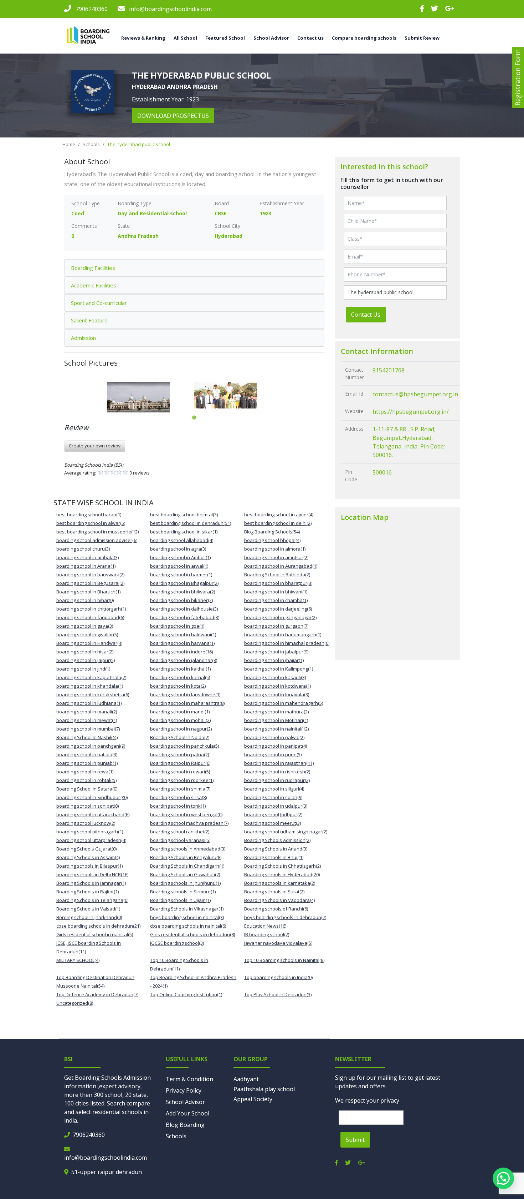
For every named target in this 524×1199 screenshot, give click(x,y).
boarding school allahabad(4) (181, 540)
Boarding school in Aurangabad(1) (280, 566)
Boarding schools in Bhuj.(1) (273, 857)
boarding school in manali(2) (86, 711)
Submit (355, 1140)
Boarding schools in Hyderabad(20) (282, 874)
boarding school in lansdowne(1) (185, 694)
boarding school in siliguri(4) (274, 789)
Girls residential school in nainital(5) (94, 934)
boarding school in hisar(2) (84, 651)
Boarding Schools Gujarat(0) (86, 849)
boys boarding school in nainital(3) (187, 917)
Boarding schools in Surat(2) (274, 891)
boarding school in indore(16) (181, 651)
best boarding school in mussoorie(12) (97, 531)
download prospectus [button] (173, 116)
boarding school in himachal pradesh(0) (286, 643)
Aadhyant (246, 1079)
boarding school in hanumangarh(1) (282, 634)
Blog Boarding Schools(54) (272, 531)
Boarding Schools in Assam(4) (88, 857)
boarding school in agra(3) (178, 549)
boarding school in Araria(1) (85, 566)
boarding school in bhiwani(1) (275, 591)
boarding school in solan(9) (273, 797)
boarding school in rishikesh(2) (277, 771)
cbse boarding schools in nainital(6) (188, 926)
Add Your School (187, 1113)
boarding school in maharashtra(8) (187, 703)
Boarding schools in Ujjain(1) (180, 900)
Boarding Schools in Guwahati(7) (185, 874)
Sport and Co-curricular (99, 302)
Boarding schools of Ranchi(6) (276, 908)
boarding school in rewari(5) (180, 771)
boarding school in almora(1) (274, 549)
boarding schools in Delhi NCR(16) (92, 874)
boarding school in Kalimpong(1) (278, 669)
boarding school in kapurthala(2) (91, 677)
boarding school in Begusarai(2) (90, 583)
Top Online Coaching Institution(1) (186, 994)
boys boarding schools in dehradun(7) (285, 917)
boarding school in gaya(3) (84, 626)
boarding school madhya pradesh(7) (189, 823)
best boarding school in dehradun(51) (190, 523)
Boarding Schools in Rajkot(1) (87, 891)
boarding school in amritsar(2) (276, 557)
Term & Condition (189, 1079)
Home (68, 144)
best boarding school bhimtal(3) (184, 514)
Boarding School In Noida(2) (179, 737)
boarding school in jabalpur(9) (276, 651)
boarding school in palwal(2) (274, 737)
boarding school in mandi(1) (180, 711)
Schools (91, 144)
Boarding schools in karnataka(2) (279, 883)
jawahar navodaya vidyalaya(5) (278, 943)
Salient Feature (89, 320)
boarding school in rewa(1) (84, 771)
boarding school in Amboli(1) (180, 557)
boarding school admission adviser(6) (96, 540)
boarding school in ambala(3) (87, 557)
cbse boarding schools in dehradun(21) (98, 926)
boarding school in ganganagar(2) (280, 617)
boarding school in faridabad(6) (90, 617)
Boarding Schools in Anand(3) (275, 849)
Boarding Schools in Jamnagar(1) (91, 883)
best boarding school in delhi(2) (278, 523)
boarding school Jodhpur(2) (273, 814)
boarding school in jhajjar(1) (274, 660)
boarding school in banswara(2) (90, 574)
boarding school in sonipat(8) (87, 806)
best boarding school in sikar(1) (183, 531)
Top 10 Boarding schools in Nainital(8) (284, 960)
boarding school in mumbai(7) (88, 729)
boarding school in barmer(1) (181, 574)
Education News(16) (265, 926)
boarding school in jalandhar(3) (183, 660)
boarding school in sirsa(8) (178, 797)
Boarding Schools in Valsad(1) (88, 908)
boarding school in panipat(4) (275, 746)
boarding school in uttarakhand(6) (92, 814)
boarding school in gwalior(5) (87, 634)
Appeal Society (252, 1099)
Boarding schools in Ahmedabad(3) (187, 849)
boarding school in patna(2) (179, 754)
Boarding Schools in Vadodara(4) (279, 900)
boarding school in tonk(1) (178, 806)
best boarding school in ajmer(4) (278, 514)
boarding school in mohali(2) (180, 720)
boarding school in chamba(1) (276, 600)
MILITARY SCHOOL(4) (77, 960)
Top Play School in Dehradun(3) (278, 994)
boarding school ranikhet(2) (179, 831)
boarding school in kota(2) (178, 686)
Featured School (225, 38)
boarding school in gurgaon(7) (276, 626)
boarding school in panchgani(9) (90, 746)
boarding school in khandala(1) (89, 686)
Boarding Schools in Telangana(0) (92, 900)
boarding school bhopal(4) (272, 540)
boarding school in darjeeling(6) (278, 609)
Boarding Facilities (93, 267)
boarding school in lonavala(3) (276, 694)
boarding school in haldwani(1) (183, 634)
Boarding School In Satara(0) (86, 789)
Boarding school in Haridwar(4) (89, 643)
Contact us (310, 38)
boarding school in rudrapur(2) (277, 780)
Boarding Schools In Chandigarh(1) (187, 866)
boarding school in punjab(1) (87, 763)
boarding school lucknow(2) (85, 823)
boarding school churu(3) (83, 549)
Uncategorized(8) (74, 1003)
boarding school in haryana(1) (182, 643)
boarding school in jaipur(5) (85, 660)
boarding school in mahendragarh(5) (283, 703)
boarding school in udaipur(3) (275, 806)
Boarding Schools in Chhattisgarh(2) (282, 866)
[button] (503, 1178)
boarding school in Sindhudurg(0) (92, 797)
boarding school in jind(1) (83, 669)
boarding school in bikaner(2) (181, 600)
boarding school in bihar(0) (85, 600)
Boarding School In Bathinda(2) (277, 574)
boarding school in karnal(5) (180, 677)
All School (185, 38)
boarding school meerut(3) (272, 823)
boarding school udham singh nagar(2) (285, 831)
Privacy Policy (183, 1090)
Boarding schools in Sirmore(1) (183, 891)
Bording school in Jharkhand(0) (89, 917)
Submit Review (422, 38)
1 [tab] (194, 417)
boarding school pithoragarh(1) (89, 831)
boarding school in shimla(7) (180, 789)
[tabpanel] (150, 397)
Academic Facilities (93, 285)
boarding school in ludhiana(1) (89, 703)
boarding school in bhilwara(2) (182, 591)
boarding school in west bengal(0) (186, 814)
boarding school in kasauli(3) (275, 677)
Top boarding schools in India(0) (278, 977)
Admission (83, 337)
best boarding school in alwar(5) (90, 523)
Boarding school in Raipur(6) (180, 763)
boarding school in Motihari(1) (276, 720)
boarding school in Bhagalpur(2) (184, 583)
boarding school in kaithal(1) (180, 669)
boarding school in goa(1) (177, 626)
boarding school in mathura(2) (276, 711)
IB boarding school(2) (266, 934)
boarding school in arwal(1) (179, 566)
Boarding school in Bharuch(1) (88, 591)
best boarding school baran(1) (88, 514)
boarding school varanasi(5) (180, 840)
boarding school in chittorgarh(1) (91, 609)
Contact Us (365, 314)
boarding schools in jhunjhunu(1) (185, 883)
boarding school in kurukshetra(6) (92, 694)
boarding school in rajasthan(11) (279, 763)
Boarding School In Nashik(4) (87, 737)
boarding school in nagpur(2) (181, 729)
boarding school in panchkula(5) (184, 746)
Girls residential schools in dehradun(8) (192, 934)
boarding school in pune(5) (273, 754)
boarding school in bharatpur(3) (278, 583)
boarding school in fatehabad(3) (184, 617)
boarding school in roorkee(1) (182, 780)
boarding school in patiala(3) (86, 754)
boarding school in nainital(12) (276, 729)
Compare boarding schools (364, 38)
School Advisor (185, 1102)
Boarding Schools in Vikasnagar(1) (187, 908)
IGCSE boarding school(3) (177, 943)
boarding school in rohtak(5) (86, 780)
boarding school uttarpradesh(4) (91, 840)
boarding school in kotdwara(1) (277, 686)
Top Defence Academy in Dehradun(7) (97, 994)
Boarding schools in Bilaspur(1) (89, 866)
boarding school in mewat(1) (86, 720)
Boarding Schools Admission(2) (277, 840)
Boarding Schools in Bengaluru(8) (185, 857)
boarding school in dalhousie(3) (184, 609)
